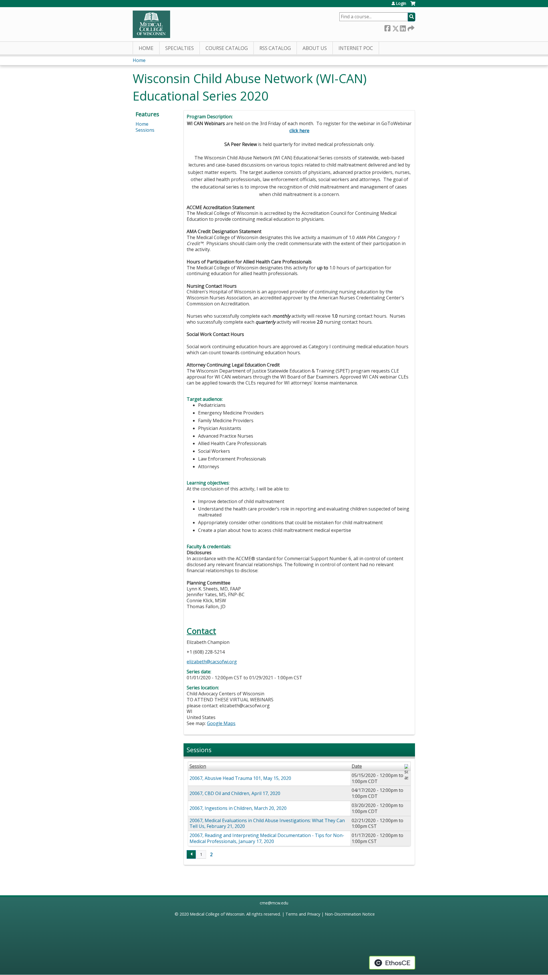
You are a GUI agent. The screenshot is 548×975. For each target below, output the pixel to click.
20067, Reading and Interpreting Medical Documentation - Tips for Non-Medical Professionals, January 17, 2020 (267, 838)
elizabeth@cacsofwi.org (212, 661)
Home (146, 48)
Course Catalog (227, 48)
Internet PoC (356, 48)
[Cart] (412, 5)
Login (401, 3)
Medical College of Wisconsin (217, 914)
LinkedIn (403, 27)
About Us (315, 48)
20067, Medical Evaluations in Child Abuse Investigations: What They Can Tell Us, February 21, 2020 (267, 823)
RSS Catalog (275, 48)
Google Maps (221, 723)
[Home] (151, 24)
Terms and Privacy (302, 914)
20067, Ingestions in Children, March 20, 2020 (238, 808)
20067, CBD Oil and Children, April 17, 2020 (235, 793)
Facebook (387, 27)
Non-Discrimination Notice (350, 914)
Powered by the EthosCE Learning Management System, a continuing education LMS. (392, 963)
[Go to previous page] (191, 854)
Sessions (145, 130)
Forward (410, 27)
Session (198, 766)
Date (357, 766)
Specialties (179, 48)
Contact (201, 631)
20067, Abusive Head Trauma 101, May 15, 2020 (240, 778)
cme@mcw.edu (274, 903)
